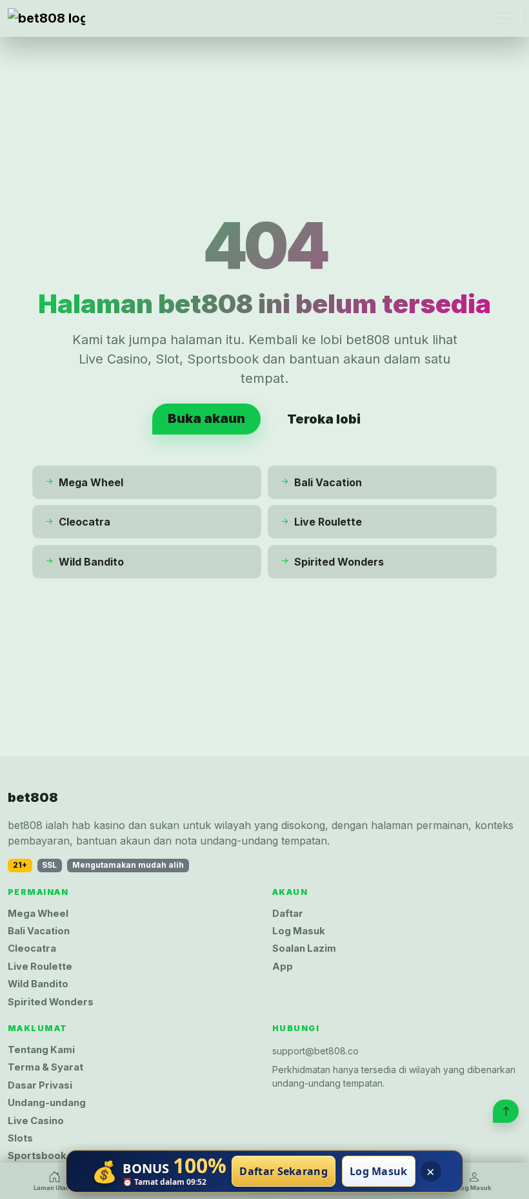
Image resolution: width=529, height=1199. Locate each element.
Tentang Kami (41, 1050)
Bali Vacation (39, 931)
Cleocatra (32, 948)
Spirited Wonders (51, 1002)
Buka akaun (206, 418)
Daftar (287, 913)
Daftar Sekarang (283, 1171)
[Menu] (503, 18)
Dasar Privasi (40, 1085)
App (282, 966)
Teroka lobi (324, 419)
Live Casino (36, 1121)
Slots (20, 1138)
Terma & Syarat (45, 1067)
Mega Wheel (38, 913)
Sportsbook (37, 1156)
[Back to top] (506, 1111)
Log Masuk (298, 931)
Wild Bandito (38, 984)
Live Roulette (40, 966)
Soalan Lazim (304, 948)
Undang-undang (47, 1103)
